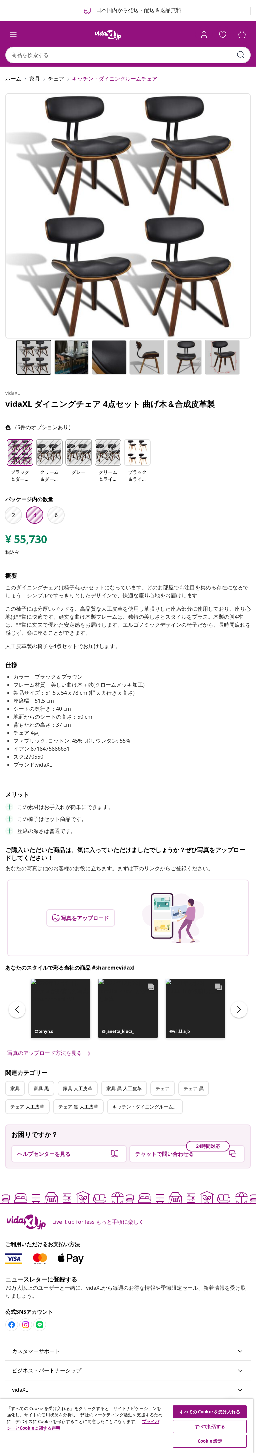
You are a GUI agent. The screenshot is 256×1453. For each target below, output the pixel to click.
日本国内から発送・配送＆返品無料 (138, 10)
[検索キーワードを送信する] (240, 54)
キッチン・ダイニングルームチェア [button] (147, 1106)
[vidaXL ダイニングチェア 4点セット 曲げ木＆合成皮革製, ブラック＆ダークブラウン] (128, 216)
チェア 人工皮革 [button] (27, 1106)
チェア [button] (163, 1088)
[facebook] (11, 1324)
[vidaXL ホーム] (108, 35)
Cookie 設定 (210, 1441)
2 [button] (13, 515)
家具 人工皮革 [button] (77, 1088)
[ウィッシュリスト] (222, 34)
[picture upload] (173, 918)
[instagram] (25, 1324)
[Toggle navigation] (13, 35)
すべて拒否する (210, 1426)
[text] (26, 541)
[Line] (39, 1324)
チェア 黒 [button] (194, 1088)
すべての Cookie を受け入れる (209, 1412)
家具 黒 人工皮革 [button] (124, 1088)
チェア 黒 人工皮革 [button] (78, 1106)
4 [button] (34, 515)
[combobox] (128, 55)
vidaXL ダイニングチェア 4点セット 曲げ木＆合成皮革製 (110, 403)
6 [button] (56, 515)
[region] (126, 1426)
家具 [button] (15, 1088)
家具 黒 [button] (41, 1088)
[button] (20, 461)
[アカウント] (204, 34)
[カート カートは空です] (242, 34)
